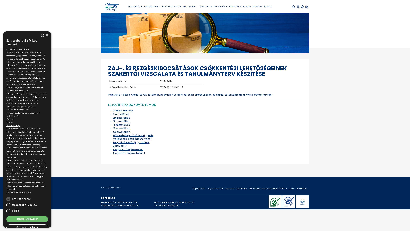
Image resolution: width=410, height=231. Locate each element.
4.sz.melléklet (121, 124)
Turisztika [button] (204, 6)
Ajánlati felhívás (123, 110)
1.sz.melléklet (121, 114)
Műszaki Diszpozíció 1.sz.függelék (133, 135)
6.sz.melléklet (121, 131)
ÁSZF (292, 188)
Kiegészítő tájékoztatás (128, 149)
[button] (293, 7)
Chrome (10, 119)
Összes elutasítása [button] (27, 227)
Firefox (9, 122)
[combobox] (42, 35)
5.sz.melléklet (121, 128)
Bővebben (26, 192)
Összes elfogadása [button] (27, 219)
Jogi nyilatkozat (215, 188)
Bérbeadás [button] (234, 6)
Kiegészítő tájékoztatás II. (129, 153)
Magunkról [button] (134, 6)
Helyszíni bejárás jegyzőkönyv (131, 142)
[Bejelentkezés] (298, 7)
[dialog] (27, 129)
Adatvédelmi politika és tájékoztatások (268, 188)
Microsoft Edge (13, 125)
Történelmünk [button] (151, 6)
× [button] (47, 35)
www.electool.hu (256, 94)
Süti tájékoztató (13, 192)
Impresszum (199, 188)
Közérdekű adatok (171, 6)
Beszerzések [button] (189, 6)
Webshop (257, 6)
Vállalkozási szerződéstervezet (132, 139)
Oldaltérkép (301, 188)
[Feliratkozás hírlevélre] (306, 7)
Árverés (268, 6)
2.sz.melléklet (121, 117)
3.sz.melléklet (121, 121)
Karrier (247, 6)
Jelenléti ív (119, 146)
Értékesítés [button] (220, 6)
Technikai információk (236, 188)
